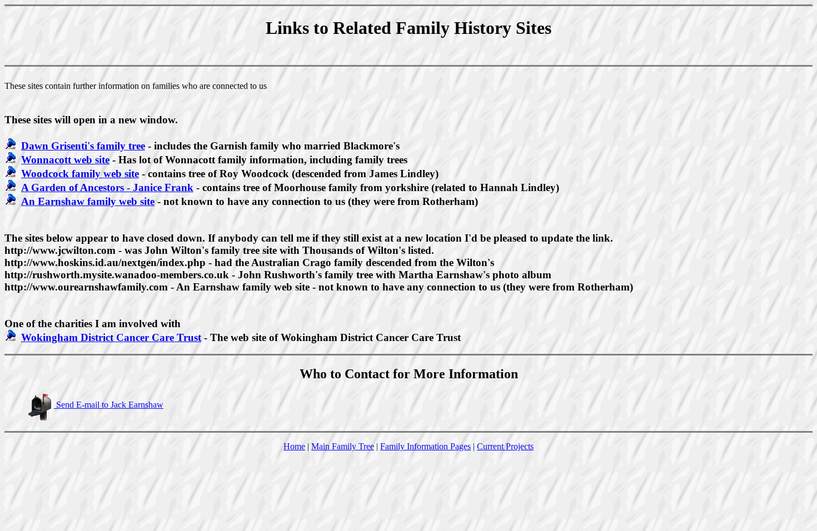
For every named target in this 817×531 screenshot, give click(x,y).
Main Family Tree (342, 446)
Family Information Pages (425, 446)
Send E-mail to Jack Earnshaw (108, 404)
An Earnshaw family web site (88, 201)
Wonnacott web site (65, 160)
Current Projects (505, 446)
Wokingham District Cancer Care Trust (111, 337)
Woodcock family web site (80, 173)
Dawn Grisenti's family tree (83, 146)
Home (294, 446)
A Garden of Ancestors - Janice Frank (107, 187)
